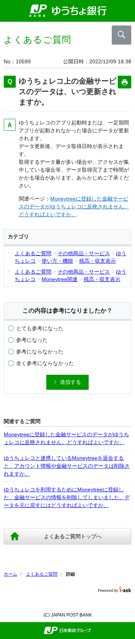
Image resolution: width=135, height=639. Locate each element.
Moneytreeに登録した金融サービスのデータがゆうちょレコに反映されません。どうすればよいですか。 (74, 206)
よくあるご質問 (41, 574)
